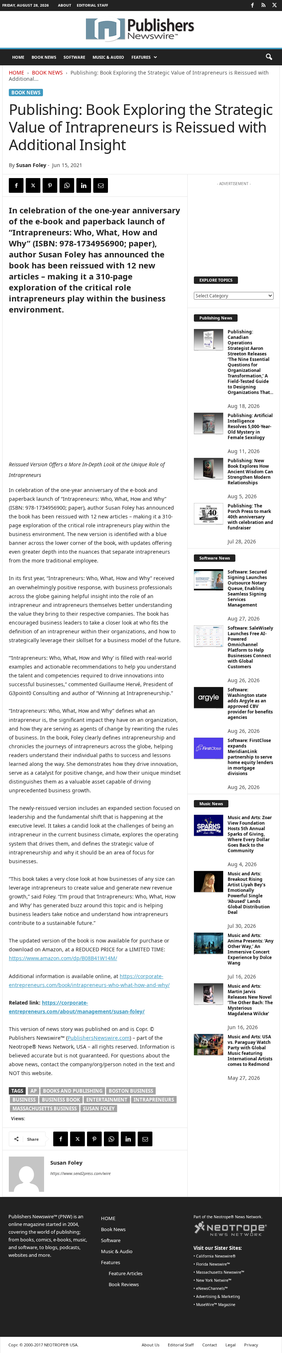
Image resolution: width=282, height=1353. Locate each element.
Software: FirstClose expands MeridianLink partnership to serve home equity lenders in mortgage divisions (250, 757)
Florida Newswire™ (213, 1264)
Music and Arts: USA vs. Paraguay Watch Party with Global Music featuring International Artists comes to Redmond (250, 1050)
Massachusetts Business (44, 1108)
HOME (18, 57)
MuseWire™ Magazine (215, 1304)
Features (141, 57)
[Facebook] (252, 5)
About (64, 5)
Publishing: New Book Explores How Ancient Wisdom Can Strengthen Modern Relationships (250, 471)
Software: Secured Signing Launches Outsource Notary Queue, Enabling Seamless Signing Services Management (247, 588)
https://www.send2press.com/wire (80, 1173)
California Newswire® (216, 1256)
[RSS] (263, 5)
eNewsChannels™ (212, 1288)
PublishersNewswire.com (99, 1037)
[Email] (100, 185)
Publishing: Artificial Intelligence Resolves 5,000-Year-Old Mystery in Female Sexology (250, 426)
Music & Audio (108, 57)
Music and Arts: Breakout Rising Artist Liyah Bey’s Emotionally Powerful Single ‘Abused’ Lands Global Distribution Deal (249, 893)
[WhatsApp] (66, 185)
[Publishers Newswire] (141, 29)
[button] (269, 57)
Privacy (251, 1344)
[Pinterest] (50, 185)
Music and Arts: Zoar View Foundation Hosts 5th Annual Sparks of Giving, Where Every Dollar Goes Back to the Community (250, 834)
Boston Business (131, 1091)
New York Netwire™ (213, 1280)
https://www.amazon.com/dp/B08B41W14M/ (63, 958)
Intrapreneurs (154, 1099)
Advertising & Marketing (218, 1296)
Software (74, 57)
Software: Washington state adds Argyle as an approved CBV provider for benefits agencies (250, 703)
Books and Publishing (72, 1091)
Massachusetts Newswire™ (220, 1272)
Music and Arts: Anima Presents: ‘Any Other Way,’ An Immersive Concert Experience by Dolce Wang (251, 949)
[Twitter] (274, 5)
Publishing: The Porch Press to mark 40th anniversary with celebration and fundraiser (250, 517)
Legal (230, 1344)
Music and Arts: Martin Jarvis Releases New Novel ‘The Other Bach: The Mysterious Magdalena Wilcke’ (250, 1000)
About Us (150, 1344)
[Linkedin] (83, 185)
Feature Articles (125, 1273)
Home (16, 72)
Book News (44, 57)
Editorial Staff (92, 5)
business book (61, 1099)
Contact (209, 1344)
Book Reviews (124, 1284)
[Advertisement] (234, 226)
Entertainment (106, 1099)
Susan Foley (31, 165)
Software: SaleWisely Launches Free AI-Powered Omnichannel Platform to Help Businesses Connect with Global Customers (250, 647)
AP (33, 1091)
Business (24, 1099)
